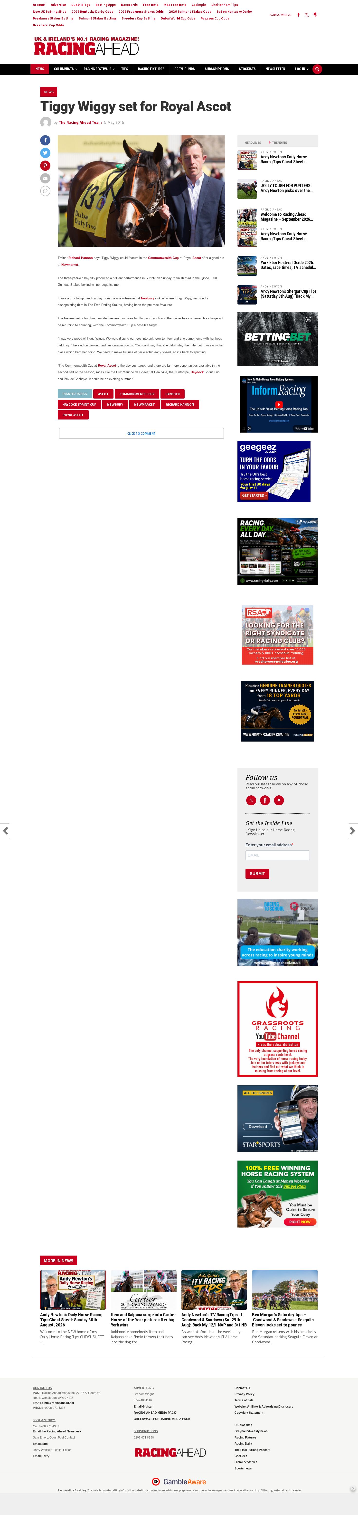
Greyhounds (184, 69)
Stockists (247, 69)
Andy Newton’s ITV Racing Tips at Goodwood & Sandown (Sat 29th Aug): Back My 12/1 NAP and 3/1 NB (214, 1320)
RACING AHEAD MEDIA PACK (155, 1412)
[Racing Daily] (277, 551)
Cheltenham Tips (224, 4)
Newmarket (69, 265)
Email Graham (143, 1406)
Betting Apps (105, 4)
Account (39, 4)
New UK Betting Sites (49, 11)
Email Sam (40, 1444)
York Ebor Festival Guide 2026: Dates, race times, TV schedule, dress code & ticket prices (288, 265)
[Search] (317, 64)
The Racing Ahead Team (80, 122)
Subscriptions (217, 69)
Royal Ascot (107, 365)
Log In (300, 69)
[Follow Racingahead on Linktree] (315, 15)
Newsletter (275, 69)
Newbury (147, 298)
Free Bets (150, 4)
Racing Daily (243, 1443)
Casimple (199, 4)
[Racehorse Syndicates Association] (277, 635)
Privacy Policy (244, 1394)
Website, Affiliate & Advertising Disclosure (264, 1406)
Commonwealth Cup (163, 258)
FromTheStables (246, 1462)
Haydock (197, 372)
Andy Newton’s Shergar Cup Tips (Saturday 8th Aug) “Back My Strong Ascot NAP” (289, 294)
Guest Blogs (80, 4)
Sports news (243, 1468)
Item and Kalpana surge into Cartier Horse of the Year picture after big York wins (143, 1320)
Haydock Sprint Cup (79, 404)
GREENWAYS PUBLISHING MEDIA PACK (162, 1419)
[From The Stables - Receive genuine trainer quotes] (277, 711)
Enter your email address (268, 845)
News (40, 69)
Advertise (58, 4)
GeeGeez (241, 1456)
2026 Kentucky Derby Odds (92, 11)
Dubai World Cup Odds (178, 18)
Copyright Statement (249, 1412)
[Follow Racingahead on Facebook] (298, 14)
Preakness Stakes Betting (53, 18)
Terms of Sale (244, 1400)
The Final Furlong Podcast (252, 1450)
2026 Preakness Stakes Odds (141, 11)
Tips (124, 69)
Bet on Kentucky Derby (234, 11)
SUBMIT (257, 874)
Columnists (64, 69)
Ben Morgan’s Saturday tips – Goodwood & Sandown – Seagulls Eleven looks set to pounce (282, 1320)
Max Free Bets (175, 4)
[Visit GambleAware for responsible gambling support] (185, 1482)
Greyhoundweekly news (251, 1431)
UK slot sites (243, 1425)
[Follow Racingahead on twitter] (307, 14)
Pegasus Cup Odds (215, 18)
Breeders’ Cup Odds (48, 25)
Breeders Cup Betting (138, 18)
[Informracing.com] (277, 431)
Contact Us (242, 1388)
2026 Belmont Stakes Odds (190, 11)
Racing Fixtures (151, 69)
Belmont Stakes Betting (97, 18)
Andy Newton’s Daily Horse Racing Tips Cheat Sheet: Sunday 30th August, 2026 (284, 159)
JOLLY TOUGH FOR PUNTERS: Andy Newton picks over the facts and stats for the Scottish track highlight (289, 188)
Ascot (196, 258)
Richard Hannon (80, 258)
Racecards (129, 4)
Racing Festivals (97, 69)
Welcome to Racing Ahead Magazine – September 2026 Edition (285, 217)
